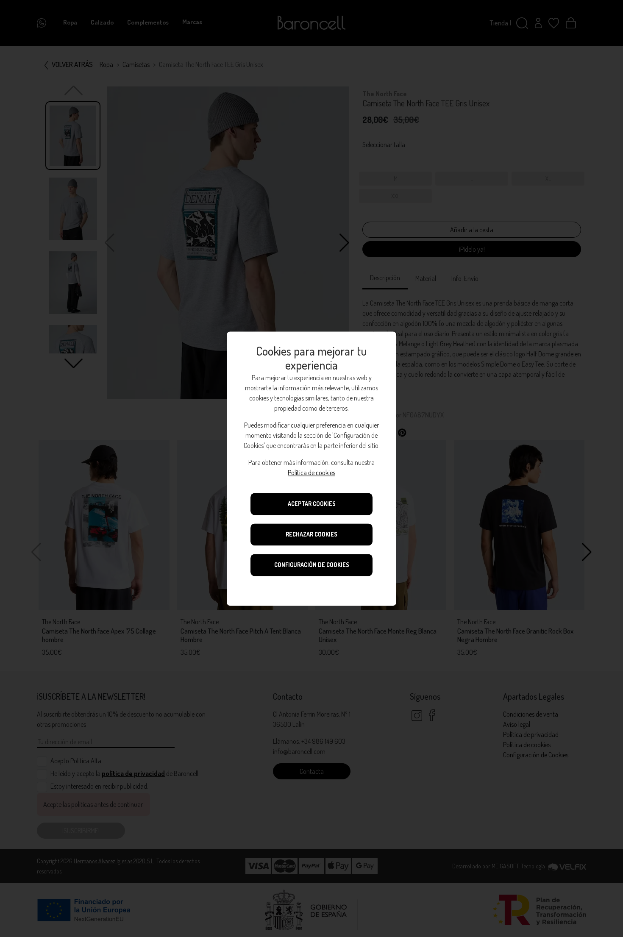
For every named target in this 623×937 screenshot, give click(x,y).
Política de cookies (311, 472)
